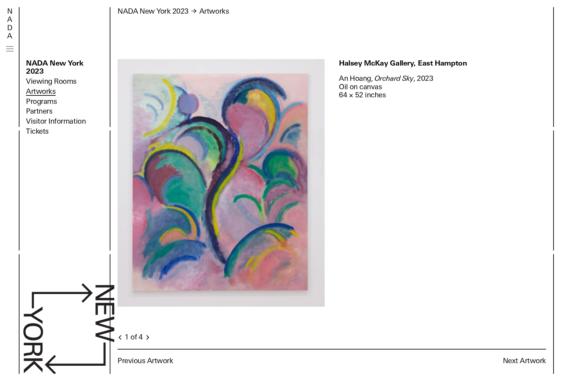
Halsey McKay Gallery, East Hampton (403, 63)
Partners (39, 111)
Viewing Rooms (51, 81)
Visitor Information (56, 121)
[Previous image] (120, 337)
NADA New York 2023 (54, 67)
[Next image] (147, 337)
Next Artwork (524, 361)
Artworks (41, 91)
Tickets (37, 131)
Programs (41, 101)
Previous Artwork (145, 361)
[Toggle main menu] (10, 48)
